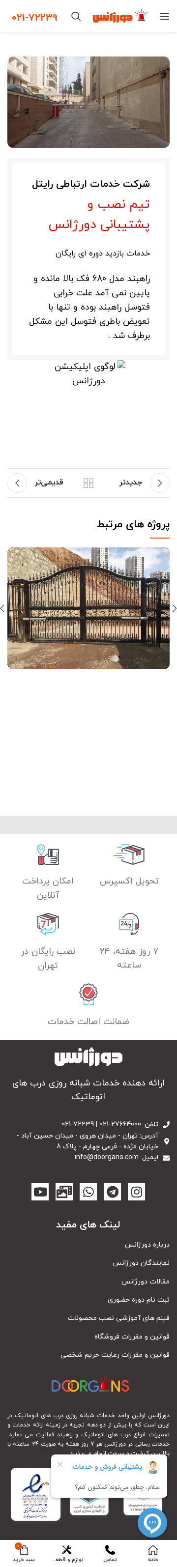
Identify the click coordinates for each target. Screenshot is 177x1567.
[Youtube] (40, 1191)
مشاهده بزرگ (14, 554)
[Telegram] (112, 1191)
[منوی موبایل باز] (165, 16)
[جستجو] (76, 16)
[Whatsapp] (88, 1191)
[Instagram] (136, 1191)
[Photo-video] (64, 1191)
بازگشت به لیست (88, 483)
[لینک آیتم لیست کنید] (88, 1245)
